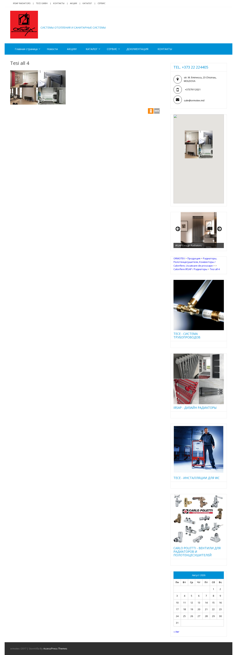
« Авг (176, 631)
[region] (198, 230)
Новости (52, 49)
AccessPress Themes (55, 648)
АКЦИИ (73, 3)
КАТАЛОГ (87, 3)
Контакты (58, 3)
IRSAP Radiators (21, 3)
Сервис (101, 3)
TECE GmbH (42, 3)
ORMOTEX (57, 22)
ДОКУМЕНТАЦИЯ (137, 49)
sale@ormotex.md (194, 100)
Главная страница (26, 49)
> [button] (219, 229)
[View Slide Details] (198, 230)
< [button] (178, 229)
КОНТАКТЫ (165, 49)
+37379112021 (193, 89)
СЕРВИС (112, 49)
